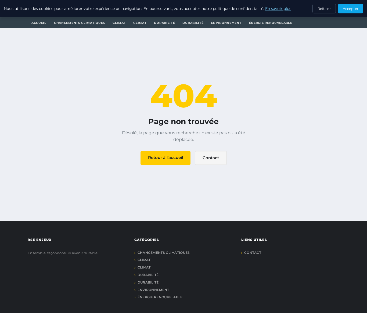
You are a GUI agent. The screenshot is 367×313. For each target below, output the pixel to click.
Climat (119, 23)
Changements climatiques (79, 23)
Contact (211, 157)
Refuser (324, 8)
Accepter (350, 8)
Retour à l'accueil (165, 157)
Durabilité (164, 23)
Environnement (226, 23)
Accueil (38, 23)
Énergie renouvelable (270, 23)
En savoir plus (278, 8)
